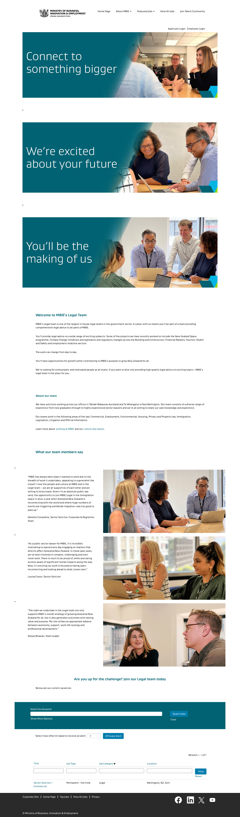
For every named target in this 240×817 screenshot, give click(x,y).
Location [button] (152, 763)
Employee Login (196, 28)
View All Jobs (167, 11)
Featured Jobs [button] (145, 11)
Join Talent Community (192, 11)
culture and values (94, 428)
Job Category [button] (106, 763)
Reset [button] (198, 776)
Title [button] (36, 763)
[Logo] (62, 13)
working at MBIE (65, 428)
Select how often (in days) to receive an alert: (60, 735)
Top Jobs (64, 796)
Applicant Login (176, 28)
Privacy (96, 796)
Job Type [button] (71, 763)
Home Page (104, 11)
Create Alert (114, 736)
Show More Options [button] (42, 718)
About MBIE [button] (123, 11)
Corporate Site (31, 796)
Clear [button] (173, 719)
